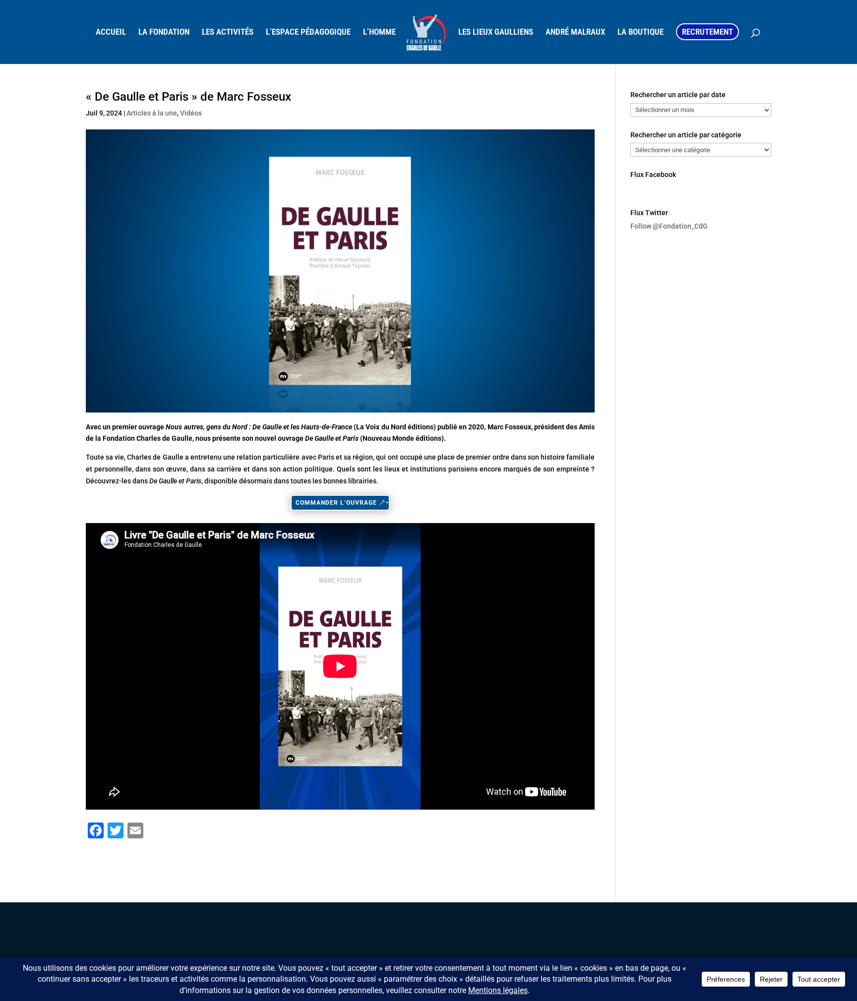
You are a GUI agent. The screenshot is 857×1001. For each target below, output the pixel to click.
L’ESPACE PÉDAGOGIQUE (308, 32)
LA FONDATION (163, 32)
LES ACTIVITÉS (227, 32)
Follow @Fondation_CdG (669, 226)
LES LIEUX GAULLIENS (495, 32)
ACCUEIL (111, 32)
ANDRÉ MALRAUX (575, 32)
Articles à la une (151, 113)
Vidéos (191, 113)
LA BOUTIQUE (640, 32)
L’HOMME (379, 32)
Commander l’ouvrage (336, 502)
